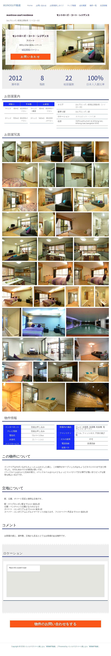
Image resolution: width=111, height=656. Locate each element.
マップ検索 (71, 5)
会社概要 (82, 5)
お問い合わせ (41, 5)
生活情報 (103, 5)
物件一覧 (93, 5)
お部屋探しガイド (57, 5)
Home (30, 5)
